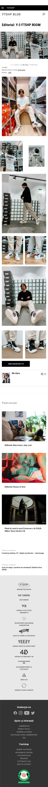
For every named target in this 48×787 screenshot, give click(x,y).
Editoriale (33, 65)
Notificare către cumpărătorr (24, 735)
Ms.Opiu (25, 65)
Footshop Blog (24, 756)
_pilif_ (9, 73)
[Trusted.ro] (24, 775)
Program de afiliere (24, 753)
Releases (24, 758)
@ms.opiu (21, 70)
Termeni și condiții (24, 732)
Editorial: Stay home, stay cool (18, 445)
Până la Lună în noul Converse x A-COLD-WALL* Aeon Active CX (23, 529)
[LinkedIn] (42, 374)
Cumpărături (24, 726)
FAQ (24, 738)
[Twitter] (33, 714)
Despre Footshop (24, 750)
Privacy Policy (24, 729)
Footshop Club (24, 761)
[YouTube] (26, 714)
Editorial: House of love (15, 487)
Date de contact (24, 764)
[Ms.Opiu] (6, 378)
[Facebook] (15, 714)
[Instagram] (45, 374)
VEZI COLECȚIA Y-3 (16, 364)
